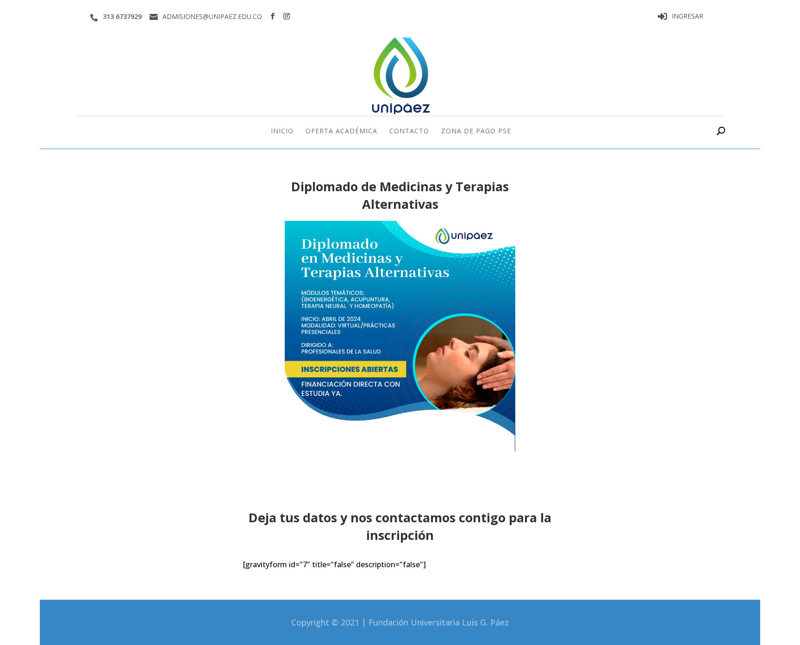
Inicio (282, 131)
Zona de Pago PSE (476, 131)
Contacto (409, 131)
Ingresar (687, 16)
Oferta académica (341, 131)
